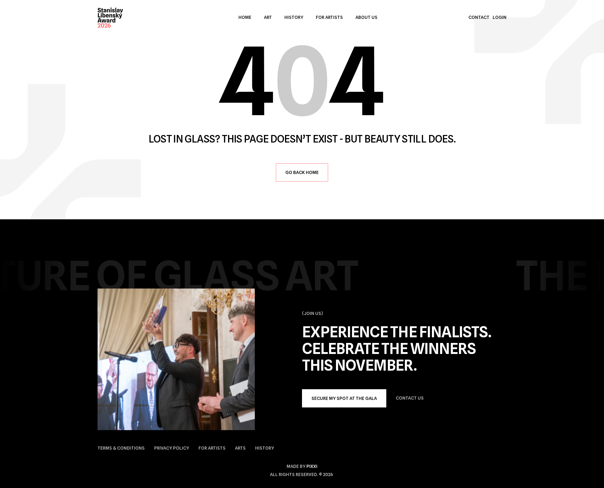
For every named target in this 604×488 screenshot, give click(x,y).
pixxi (311, 466)
